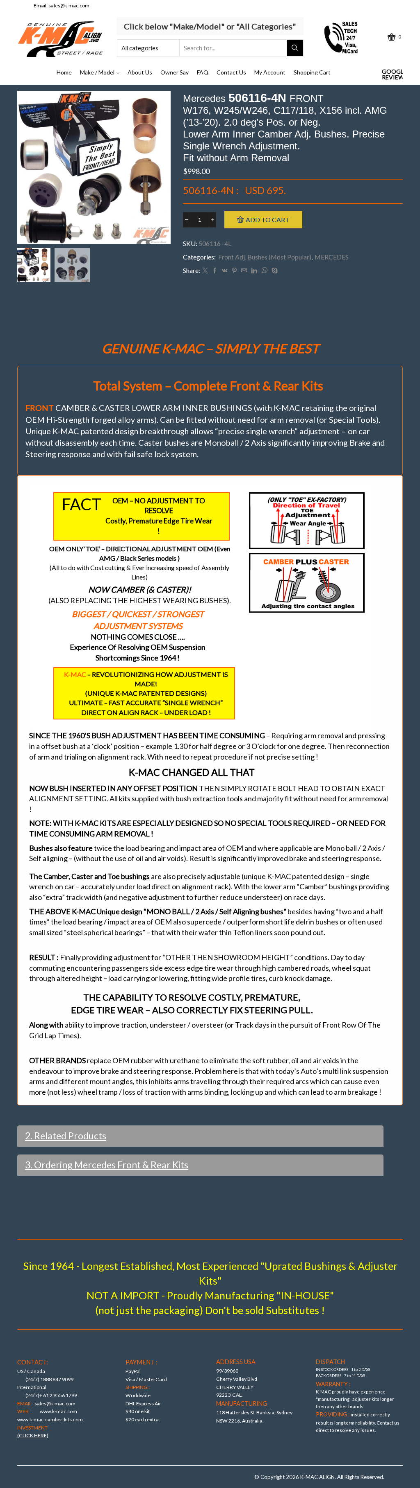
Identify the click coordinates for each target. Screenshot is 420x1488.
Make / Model (97, 72)
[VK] (225, 270)
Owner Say (174, 72)
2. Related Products (65, 1135)
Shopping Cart (312, 72)
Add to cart (268, 219)
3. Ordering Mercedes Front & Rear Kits (106, 1164)
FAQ (202, 72)
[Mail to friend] (244, 270)
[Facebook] (215, 270)
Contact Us (231, 72)
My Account (269, 72)
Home (64, 72)
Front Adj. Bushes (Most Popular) (264, 257)
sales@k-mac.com (68, 5)
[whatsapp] (264, 270)
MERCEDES (332, 257)
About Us (140, 72)
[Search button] (295, 48)
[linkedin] (254, 270)
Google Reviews (392, 74)
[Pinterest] (234, 270)
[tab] (210, 313)
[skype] (273, 270)
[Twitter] (205, 270)
